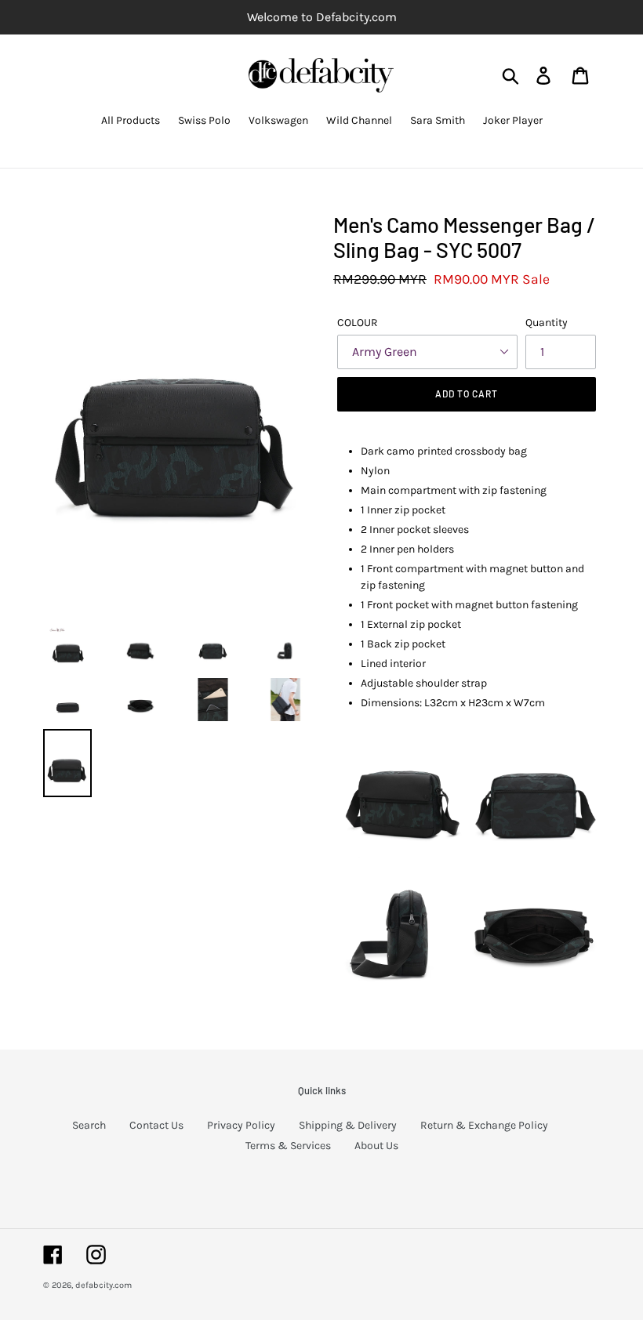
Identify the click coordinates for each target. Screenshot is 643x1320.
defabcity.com (103, 1285)
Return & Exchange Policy (484, 1125)
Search (89, 1125)
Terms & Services (288, 1145)
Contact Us (156, 1125)
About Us (376, 1145)
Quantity (546, 322)
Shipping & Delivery (348, 1125)
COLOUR (357, 322)
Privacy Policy (241, 1125)
